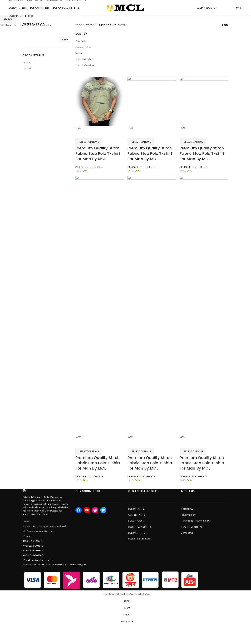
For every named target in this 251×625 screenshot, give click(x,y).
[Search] (221, 7)
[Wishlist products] (227, 7)
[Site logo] (126, 7)
